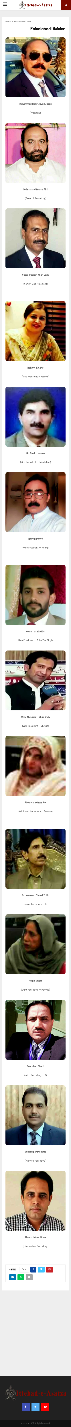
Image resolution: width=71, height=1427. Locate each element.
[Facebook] (26, 1407)
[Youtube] (45, 1407)
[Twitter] (35, 1407)
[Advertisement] (35, 1333)
